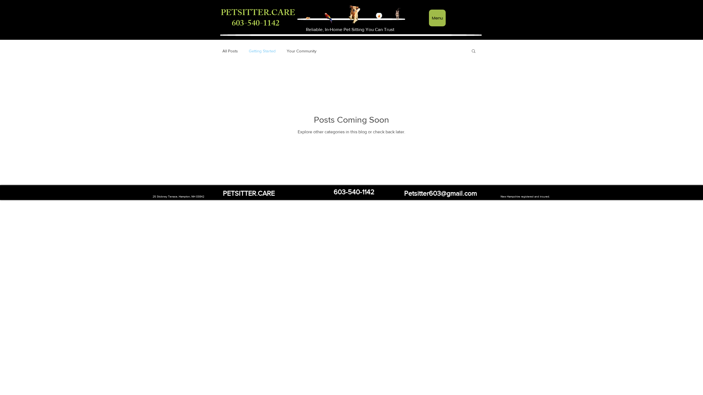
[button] (473, 51)
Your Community (301, 51)
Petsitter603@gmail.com (440, 193)
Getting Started (262, 51)
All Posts (230, 51)
